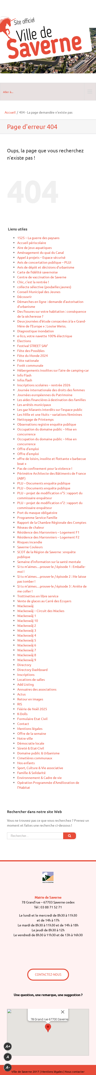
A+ (7, 1046)
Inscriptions (25, 674)
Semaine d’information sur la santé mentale (49, 561)
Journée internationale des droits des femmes (51, 390)
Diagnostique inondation (35, 331)
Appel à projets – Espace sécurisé (41, 257)
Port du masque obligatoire (37, 512)
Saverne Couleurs (30, 547)
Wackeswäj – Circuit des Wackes (40, 611)
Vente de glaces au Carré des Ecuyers (44, 601)
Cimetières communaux (34, 758)
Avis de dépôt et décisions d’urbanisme (45, 267)
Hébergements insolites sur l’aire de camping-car (53, 370)
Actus (21, 694)
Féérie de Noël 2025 (32, 709)
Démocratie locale (30, 743)
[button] (48, 1028)
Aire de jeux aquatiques (34, 247)
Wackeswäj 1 (26, 615)
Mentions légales (29, 728)
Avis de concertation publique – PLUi (44, 262)
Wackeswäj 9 (26, 660)
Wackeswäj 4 (26, 635)
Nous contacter (75, 1071)
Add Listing (25, 684)
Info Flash (24, 375)
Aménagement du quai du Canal (40, 252)
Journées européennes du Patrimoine (44, 395)
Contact (23, 723)
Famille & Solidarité (31, 772)
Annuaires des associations (36, 689)
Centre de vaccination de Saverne (41, 277)
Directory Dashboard (32, 669)
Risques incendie (29, 542)
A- (8, 1067)
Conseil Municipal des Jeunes (38, 292)
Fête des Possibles (31, 350)
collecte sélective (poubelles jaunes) (44, 287)
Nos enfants (26, 763)
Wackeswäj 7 (26, 650)
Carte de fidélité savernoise (37, 272)
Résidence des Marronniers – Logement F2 (48, 537)
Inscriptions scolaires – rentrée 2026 (43, 385)
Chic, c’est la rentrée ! (33, 282)
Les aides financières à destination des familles (51, 400)
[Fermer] (62, 1012)
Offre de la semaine (31, 733)
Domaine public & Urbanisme (38, 753)
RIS (19, 704)
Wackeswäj (25, 606)
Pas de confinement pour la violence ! (44, 468)
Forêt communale (30, 365)
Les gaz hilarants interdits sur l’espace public (49, 409)
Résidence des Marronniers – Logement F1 (48, 532)
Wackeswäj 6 (26, 645)
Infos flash (24, 380)
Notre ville (25, 738)
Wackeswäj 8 (26, 655)
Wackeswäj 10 (27, 620)
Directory (24, 665)
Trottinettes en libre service (37, 596)
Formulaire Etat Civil (32, 719)
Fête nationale (28, 360)
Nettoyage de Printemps (35, 419)
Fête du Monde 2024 (32, 355)
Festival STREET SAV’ (32, 346)
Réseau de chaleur (30, 527)
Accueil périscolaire (31, 242)
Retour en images (30, 699)
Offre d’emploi (28, 449)
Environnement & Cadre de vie (39, 777)
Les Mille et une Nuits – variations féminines (49, 414)
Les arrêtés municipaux (34, 404)
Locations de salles (31, 679)
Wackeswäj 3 (26, 630)
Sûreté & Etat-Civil (30, 748)
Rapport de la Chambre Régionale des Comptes (51, 522)
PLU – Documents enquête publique (43, 483)
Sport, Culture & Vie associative (40, 768)
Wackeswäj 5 (26, 640)
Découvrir (24, 296)
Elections (24, 341)
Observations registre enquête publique (46, 424)
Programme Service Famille (37, 517)
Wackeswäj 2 (26, 625)
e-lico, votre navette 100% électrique (44, 336)
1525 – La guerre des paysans (38, 238)
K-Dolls (22, 714)
